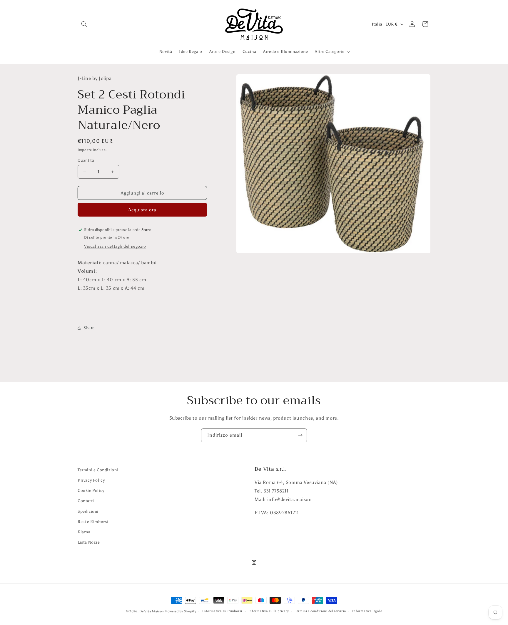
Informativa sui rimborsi (222, 611)
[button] (84, 24)
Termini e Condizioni (98, 470)
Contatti (86, 500)
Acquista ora (142, 209)
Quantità (86, 160)
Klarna (84, 532)
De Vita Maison (151, 611)
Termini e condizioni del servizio (320, 611)
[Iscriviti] (300, 435)
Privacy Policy (91, 480)
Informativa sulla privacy (268, 611)
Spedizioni (88, 511)
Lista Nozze (89, 542)
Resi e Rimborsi (93, 521)
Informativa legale (367, 611)
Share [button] (89, 327)
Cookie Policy (91, 490)
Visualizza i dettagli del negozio (115, 246)
